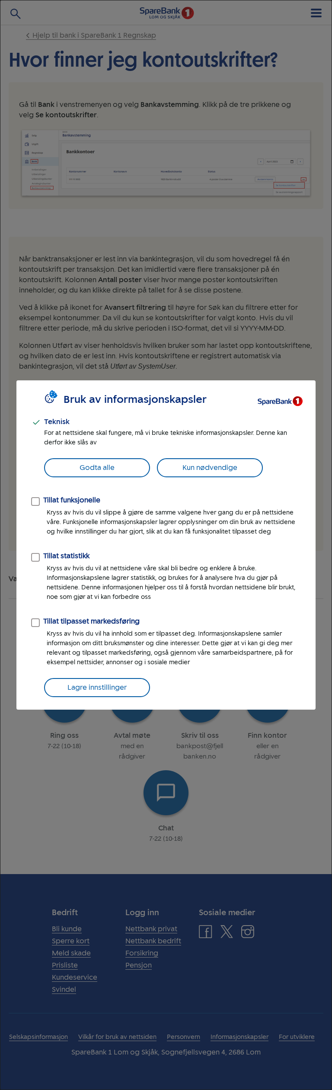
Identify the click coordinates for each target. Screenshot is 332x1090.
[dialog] (166, 545)
